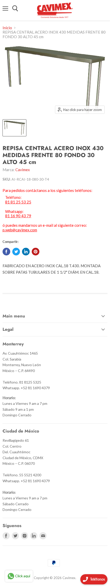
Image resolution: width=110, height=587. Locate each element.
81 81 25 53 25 (18, 202)
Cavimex (22, 169)
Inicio (7, 28)
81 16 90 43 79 (18, 216)
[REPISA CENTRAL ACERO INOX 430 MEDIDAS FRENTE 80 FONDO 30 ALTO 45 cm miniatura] (14, 128)
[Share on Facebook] (6, 251)
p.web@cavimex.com (20, 230)
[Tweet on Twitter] (16, 251)
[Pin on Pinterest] (35, 251)
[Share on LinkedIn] (26, 251)
